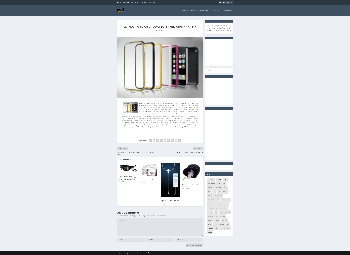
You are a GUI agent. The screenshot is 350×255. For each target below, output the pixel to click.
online (210, 216)
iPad (219, 10)
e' (218, 200)
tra (216, 228)
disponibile (218, 196)
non (221, 212)
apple (225, 180)
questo (210, 220)
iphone (219, 204)
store (222, 224)
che (218, 184)
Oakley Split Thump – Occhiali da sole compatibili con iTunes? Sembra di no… (127, 177)
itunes (210, 208)
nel (216, 212)
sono (216, 224)
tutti (223, 228)
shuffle (224, 220)
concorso (218, 188)
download (212, 200)
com (223, 184)
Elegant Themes (130, 253)
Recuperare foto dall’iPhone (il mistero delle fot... (144, 2)
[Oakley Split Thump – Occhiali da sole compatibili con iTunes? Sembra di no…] (128, 168)
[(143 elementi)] (208, 180)
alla (212, 180)
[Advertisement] (220, 52)
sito (209, 224)
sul (228, 224)
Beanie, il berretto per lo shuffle (190, 185)
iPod (192, 10)
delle (210, 196)
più (217, 216)
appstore (211, 184)
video (210, 232)
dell (219, 192)
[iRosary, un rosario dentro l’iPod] (170, 180)
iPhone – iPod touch (207, 10)
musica (224, 208)
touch (210, 228)
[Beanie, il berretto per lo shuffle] (191, 172)
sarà (217, 220)
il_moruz (211, 204)
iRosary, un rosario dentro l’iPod (170, 201)
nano (210, 212)
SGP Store (148, 112)
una (228, 228)
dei (209, 192)
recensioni (228, 10)
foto (223, 200)
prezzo (222, 216)
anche (219, 180)
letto (217, 208)
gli (229, 200)
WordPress (148, 253)
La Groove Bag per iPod (147, 180)
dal (225, 188)
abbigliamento (160, 30)
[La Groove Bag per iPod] (149, 170)
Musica (183, 10)
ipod (226, 204)
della (225, 192)
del (214, 192)
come (210, 188)
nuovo (227, 212)
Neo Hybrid (159, 114)
